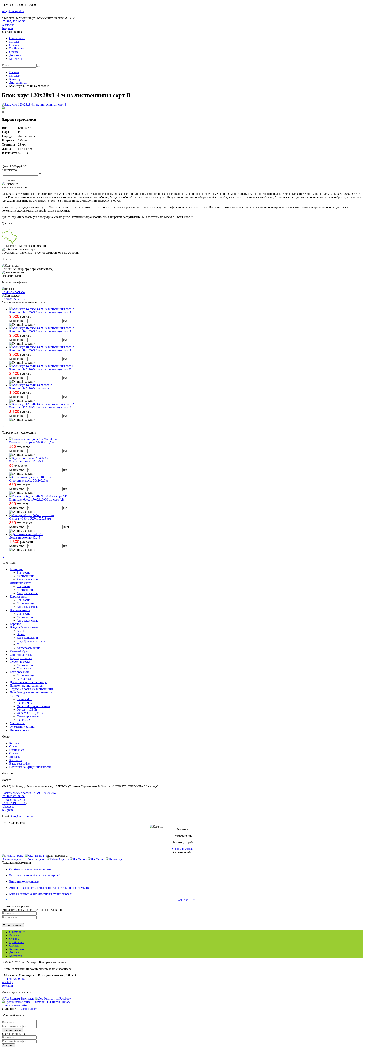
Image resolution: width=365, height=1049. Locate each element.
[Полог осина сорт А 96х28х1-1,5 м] (33, 439)
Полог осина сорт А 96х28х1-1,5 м (31, 442)
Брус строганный (21, 658)
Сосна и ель (24, 668)
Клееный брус (19, 651)
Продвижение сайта (15, 1005)
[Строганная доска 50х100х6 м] (30, 477)
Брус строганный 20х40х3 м (27, 461)
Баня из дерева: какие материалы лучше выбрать (40, 893)
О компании (17, 38)
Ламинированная (28, 716)
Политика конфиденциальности (30, 767)
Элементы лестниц (22, 726)
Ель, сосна (23, 572)
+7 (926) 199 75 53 (14, 803)
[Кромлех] (96, 859)
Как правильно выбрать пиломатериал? (35, 875)
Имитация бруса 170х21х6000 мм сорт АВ (36, 499)
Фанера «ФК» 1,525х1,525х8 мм (30, 518)
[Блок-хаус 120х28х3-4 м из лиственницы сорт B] (34, 104)
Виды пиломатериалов (24, 881)
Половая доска (19, 730)
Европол (15, 624)
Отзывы (14, 45)
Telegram (7, 28)
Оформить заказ (182, 848)
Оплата (14, 51)
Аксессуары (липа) (29, 647)
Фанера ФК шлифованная (33, 706)
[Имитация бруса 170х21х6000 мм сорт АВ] (38, 496)
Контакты (15, 58)
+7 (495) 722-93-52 (13, 21)
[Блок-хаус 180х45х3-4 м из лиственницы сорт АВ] (43, 347)
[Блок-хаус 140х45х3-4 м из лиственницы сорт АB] (43, 308)
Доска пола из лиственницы (28, 682)
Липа (20, 644)
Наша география (19, 763)
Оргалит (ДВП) (27, 709)
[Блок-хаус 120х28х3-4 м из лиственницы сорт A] (42, 404)
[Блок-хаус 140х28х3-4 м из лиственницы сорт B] (41, 366)
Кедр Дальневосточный (32, 641)
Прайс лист (16, 48)
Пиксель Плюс (26, 1008)
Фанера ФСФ (25, 702)
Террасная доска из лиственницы (31, 689)
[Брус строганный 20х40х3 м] (29, 458)
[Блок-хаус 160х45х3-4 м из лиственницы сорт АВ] (43, 328)
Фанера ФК (24, 699)
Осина (21, 634)
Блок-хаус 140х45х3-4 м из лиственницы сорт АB (41, 312)
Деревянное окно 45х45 (24, 537)
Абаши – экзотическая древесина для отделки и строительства (49, 887)
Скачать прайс (12, 859)
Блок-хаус (16, 569)
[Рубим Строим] (58, 859)
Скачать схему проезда (16, 792)
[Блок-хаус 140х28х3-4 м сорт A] (30, 385)
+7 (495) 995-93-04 (44, 792)
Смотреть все (186, 899)
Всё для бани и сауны (24, 627)
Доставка (15, 55)
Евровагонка (18, 596)
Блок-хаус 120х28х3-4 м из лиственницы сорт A (40, 407)
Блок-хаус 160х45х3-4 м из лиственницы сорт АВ (41, 331)
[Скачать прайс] (12, 855)
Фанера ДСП (25, 719)
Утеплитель (17, 723)
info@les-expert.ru (13, 11)
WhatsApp (8, 24)
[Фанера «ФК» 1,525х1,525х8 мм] (31, 515)
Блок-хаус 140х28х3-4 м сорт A (29, 388)
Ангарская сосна (27, 579)
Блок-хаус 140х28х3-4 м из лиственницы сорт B (40, 369)
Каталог (14, 41)
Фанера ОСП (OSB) (30, 713)
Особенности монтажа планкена (30, 869)
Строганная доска (21, 654)
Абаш (20, 630)
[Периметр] (114, 859)
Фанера (15, 695)
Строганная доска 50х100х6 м (28, 480)
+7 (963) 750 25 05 (13, 299)
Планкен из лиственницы (26, 685)
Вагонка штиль (20, 610)
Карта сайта (17, 949)
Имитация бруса (20, 582)
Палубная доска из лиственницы (31, 692)
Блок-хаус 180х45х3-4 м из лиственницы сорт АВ (41, 350)
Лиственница (25, 576)
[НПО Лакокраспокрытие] (78, 859)
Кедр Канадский (27, 637)
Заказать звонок (12, 31)
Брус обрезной (19, 671)
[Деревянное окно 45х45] (26, 534)
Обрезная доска (20, 661)
